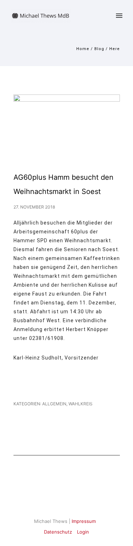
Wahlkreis (80, 403)
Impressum (84, 521)
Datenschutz (58, 532)
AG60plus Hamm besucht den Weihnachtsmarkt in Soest (63, 184)
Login (83, 532)
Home (82, 49)
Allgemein (53, 403)
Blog (99, 49)
